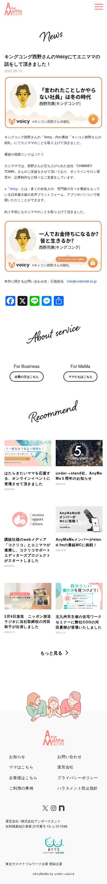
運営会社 (65, 767)
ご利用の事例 (21, 788)
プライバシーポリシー (77, 777)
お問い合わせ (69, 756)
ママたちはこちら (80, 376)
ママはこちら (21, 767)
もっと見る (51, 653)
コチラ (39, 154)
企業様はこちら (23, 777)
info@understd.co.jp (82, 281)
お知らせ (17, 756)
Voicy (14, 188)
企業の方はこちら (27, 376)
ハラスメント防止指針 (77, 788)
